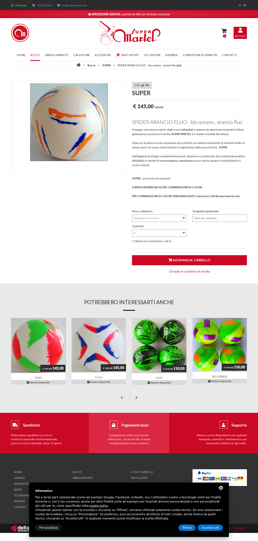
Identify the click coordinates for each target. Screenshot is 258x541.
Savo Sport (130, 55)
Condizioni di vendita (200, 55)
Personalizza (48, 528)
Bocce (35, 55)
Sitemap (239, 528)
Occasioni (152, 55)
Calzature (81, 55)
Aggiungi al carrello (191, 260)
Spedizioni (31, 425)
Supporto (239, 425)
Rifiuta (187, 528)
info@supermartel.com (74, 5)
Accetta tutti (210, 528)
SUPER (106, 65)
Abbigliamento (57, 55)
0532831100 (44, 5)
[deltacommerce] (20, 528)
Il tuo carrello (142, 472)
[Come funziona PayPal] (219, 477)
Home (21, 55)
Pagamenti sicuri (135, 425)
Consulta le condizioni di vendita (189, 271)
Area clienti (139, 478)
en (240, 5)
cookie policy (98, 506)
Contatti (229, 55)
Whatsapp (21, 5)
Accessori (103, 55)
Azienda (171, 55)
